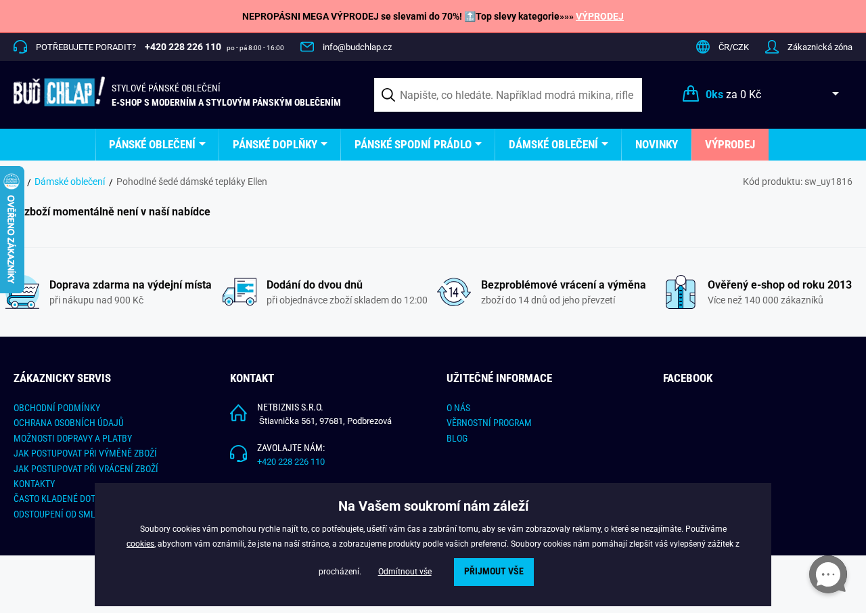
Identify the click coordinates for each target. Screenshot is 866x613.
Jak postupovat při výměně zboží (85, 453)
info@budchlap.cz (357, 47)
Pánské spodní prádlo (413, 144)
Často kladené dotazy (62, 498)
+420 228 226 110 (291, 462)
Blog (457, 438)
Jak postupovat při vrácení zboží (86, 468)
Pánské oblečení (152, 144)
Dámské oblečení (553, 144)
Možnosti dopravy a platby (73, 438)
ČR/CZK (734, 47)
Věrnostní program (489, 422)
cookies (140, 544)
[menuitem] (157, 145)
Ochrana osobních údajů (69, 422)
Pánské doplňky (275, 144)
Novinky (656, 144)
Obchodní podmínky (57, 407)
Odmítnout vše (405, 571)
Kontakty (34, 483)
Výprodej (730, 144)
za (733, 94)
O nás (458, 407)
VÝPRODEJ (600, 16)
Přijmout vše (494, 571)
